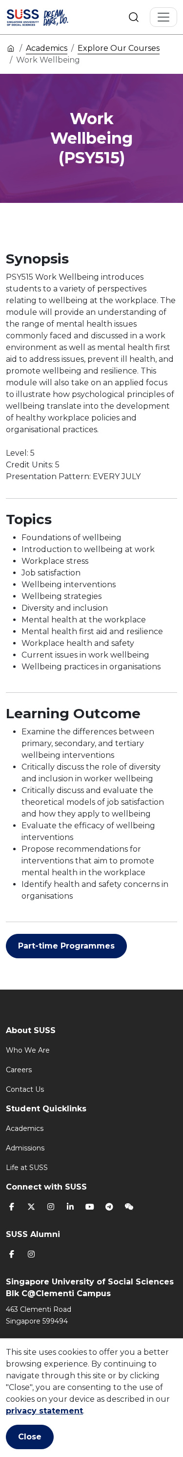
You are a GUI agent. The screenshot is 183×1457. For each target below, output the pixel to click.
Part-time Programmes (66, 945)
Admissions (25, 1148)
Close (29, 1436)
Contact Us (25, 1089)
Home (11, 48)
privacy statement (44, 1410)
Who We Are (28, 1050)
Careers (19, 1069)
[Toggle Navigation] (163, 17)
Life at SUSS (27, 1167)
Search (133, 17)
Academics (46, 48)
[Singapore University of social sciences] (50, 17)
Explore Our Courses (119, 48)
